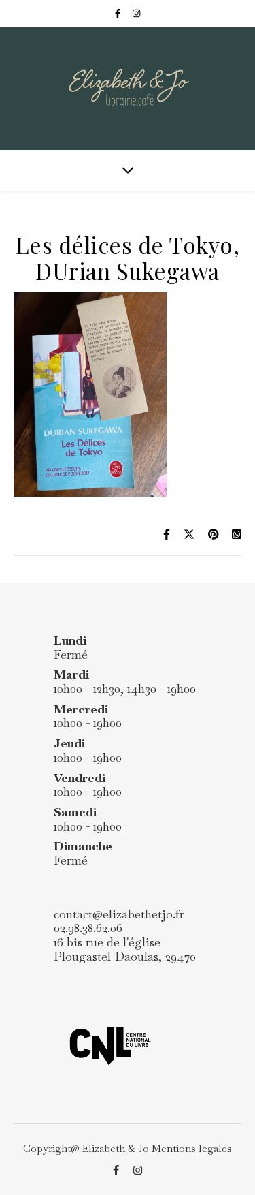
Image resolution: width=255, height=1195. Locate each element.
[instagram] (136, 13)
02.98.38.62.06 (88, 927)
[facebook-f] (118, 13)
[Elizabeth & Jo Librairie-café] (127, 88)
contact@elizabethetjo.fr (119, 914)
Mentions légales (192, 1148)
